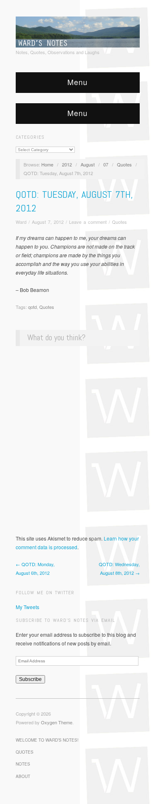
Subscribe (30, 679)
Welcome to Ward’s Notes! (47, 740)
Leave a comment (88, 221)
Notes (23, 764)
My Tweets (27, 606)
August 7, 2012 (48, 221)
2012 (67, 164)
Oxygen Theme (56, 722)
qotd (32, 307)
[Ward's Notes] (78, 30)
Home (47, 164)
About (23, 776)
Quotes (124, 164)
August (88, 164)
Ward (21, 221)
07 (105, 164)
